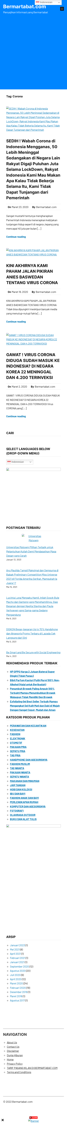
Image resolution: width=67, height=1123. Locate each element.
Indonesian (17, 462)
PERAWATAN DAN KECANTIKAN (28, 725)
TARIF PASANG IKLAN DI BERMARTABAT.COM (32, 1067)
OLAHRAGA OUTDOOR (22, 814)
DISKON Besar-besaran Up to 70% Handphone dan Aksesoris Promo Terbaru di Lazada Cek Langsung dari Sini (32, 633)
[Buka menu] (62, 9)
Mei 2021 (15, 949)
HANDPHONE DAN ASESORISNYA (28, 759)
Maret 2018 (16, 996)
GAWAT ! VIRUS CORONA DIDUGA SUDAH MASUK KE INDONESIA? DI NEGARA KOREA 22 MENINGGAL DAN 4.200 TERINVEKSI (33, 366)
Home (10, 1059)
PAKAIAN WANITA (20, 772)
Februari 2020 (18, 987)
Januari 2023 (17, 945)
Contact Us (13, 1046)
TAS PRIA (15, 755)
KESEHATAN (17, 729)
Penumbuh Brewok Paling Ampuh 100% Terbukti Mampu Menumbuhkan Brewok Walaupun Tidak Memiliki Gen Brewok (32, 693)
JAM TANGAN (17, 785)
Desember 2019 (18, 991)
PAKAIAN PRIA (18, 746)
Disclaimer (13, 1050)
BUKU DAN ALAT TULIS (23, 819)
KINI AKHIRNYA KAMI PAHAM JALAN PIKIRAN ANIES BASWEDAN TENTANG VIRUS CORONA (32, 274)
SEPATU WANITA (19, 776)
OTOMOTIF (16, 742)
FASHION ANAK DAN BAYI (24, 797)
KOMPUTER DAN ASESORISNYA (27, 806)
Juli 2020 (15, 974)
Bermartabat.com (24, 6)
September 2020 (19, 966)
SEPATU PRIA (17, 751)
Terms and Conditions (19, 1072)
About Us (12, 1042)
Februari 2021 (17, 957)
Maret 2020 (16, 983)
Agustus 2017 (17, 1000)
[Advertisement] (33, 51)
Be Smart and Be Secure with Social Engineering (33, 652)
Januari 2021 (17, 962)
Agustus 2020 (18, 970)
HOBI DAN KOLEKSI (21, 789)
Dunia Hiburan (15, 1055)
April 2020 (16, 979)
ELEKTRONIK (17, 738)
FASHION (15, 734)
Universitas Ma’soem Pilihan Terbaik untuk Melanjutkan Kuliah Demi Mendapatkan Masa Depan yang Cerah (31, 551)
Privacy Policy (15, 1063)
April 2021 (15, 953)
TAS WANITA (17, 768)
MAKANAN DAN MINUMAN (24, 780)
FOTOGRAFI (17, 810)
